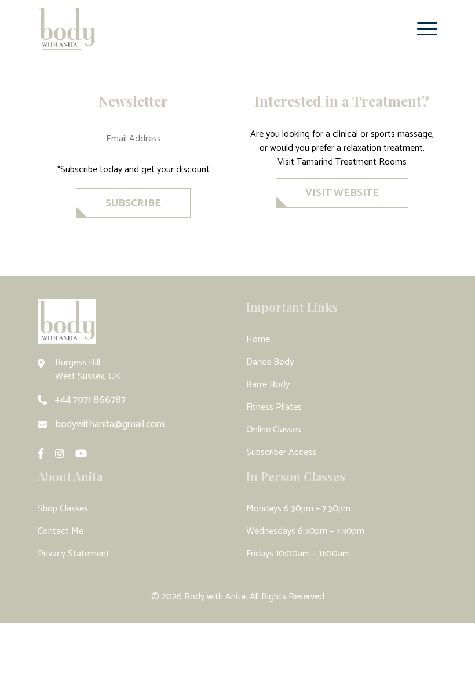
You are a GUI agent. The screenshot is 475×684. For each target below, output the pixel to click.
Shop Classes (63, 508)
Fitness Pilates (274, 407)
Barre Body (268, 384)
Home (258, 339)
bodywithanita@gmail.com (110, 424)
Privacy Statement (73, 554)
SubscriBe (133, 203)
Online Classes (273, 430)
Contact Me (60, 531)
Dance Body (270, 362)
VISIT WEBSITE (342, 193)
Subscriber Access (281, 452)
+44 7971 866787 (90, 400)
